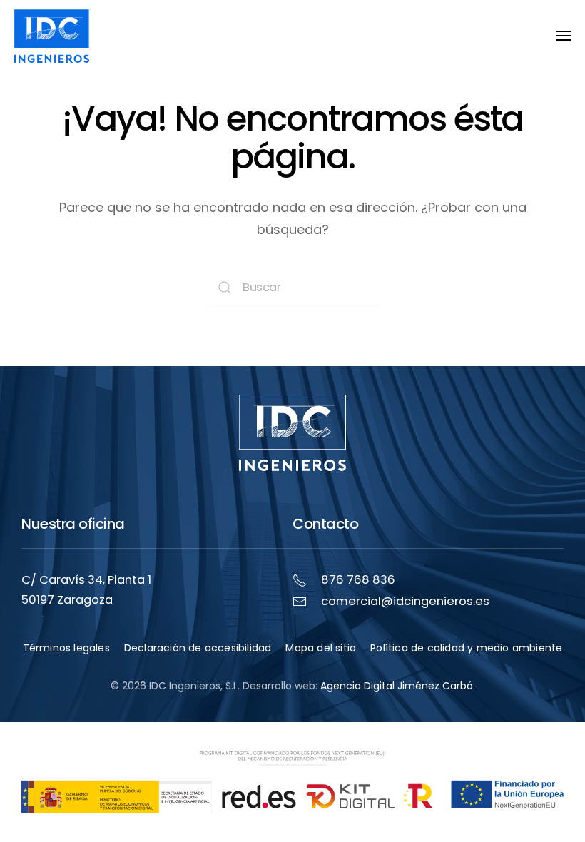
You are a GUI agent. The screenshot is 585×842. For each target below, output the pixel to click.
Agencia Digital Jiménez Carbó (396, 686)
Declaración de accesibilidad (198, 648)
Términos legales (66, 648)
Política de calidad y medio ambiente (466, 648)
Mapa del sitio (320, 648)
